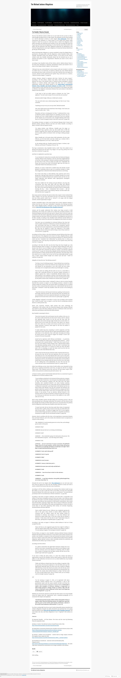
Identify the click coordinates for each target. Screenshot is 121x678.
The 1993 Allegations (40, 22)
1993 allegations (55, 662)
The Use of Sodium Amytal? (36, 29)
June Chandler (38, 663)
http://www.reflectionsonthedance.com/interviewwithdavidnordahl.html (49, 643)
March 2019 (79, 38)
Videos (78, 25)
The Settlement (62, 39)
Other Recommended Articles (70, 25)
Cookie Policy (24, 675)
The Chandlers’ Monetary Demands (40, 32)
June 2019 (79, 36)
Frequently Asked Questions (74, 22)
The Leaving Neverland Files (42, 25)
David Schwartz (61, 662)
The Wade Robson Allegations (58, 22)
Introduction (34, 22)
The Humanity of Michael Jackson (59, 25)
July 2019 (78, 35)
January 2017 (79, 44)
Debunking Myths (50, 25)
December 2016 (79, 45)
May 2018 (78, 42)
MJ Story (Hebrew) (80, 71)
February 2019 (79, 39)
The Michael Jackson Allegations (42, 4)
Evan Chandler (66, 662)
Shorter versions (66, 22)
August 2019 (79, 34)
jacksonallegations (46, 33)
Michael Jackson (44, 663)
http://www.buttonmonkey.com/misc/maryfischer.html (45, 625)
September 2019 (80, 33)
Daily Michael (34, 25)
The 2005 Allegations (48, 22)
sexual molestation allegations (53, 663)
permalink (66, 663)
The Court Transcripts (83, 22)
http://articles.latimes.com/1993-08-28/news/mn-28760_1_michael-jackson (50, 637)
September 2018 (80, 41)
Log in (78, 50)
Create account (80, 49)
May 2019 (78, 37)
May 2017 (78, 43)
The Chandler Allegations (68, 29)
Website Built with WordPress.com (83, 670)
